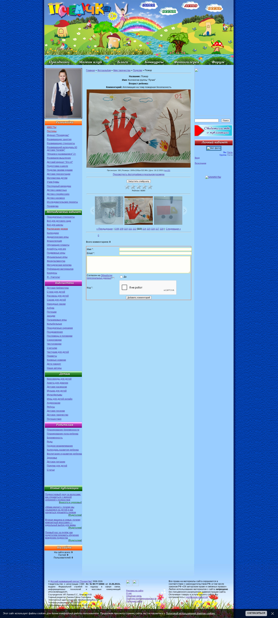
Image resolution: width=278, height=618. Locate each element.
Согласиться (256, 613)
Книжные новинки (56, 360)
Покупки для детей (57, 465)
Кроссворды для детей (59, 379)
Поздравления (55, 332)
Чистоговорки (54, 344)
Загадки (51, 316)
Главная (90, 70)
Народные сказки (56, 304)
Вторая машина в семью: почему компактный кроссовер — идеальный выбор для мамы (62, 522)
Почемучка (52, 206)
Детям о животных (57, 190)
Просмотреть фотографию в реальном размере (139, 174)
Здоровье (52, 457)
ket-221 (167, 170)
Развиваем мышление (59, 158)
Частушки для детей (58, 352)
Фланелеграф (54, 241)
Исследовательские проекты (62, 202)
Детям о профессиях (58, 194)
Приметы (52, 356)
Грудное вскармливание (60, 446)
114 (144, 229)
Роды (50, 441)
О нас (129, 593)
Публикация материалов (60, 269)
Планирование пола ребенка (62, 433)
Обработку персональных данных (99, 276)
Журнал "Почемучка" (58, 135)
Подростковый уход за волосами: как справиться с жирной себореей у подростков (63, 497)
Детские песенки (56, 411)
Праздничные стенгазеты (61, 217)
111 (130, 229)
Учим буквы (53, 182)
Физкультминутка (56, 261)
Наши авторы (54, 368)
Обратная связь (134, 596)
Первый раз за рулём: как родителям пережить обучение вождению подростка (62, 535)
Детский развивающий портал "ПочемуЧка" (71, 581)
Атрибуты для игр (56, 249)
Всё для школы (55, 225)
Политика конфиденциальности (141, 598)
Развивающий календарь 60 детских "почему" (62, 148)
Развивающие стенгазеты (61, 143)
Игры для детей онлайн (59, 399)
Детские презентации (58, 174)
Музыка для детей (57, 390)
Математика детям (57, 178)
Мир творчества (121, 70)
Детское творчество (57, 415)
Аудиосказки (53, 403)
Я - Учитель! (53, 277)
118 (162, 229)
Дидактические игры (58, 237)
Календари (53, 233)
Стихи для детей (56, 292)
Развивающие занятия (59, 139)
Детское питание (56, 461)
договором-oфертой (197, 597)
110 (126, 229)
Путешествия (54, 419)
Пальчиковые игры (57, 320)
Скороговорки (54, 340)
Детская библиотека (58, 288)
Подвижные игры (56, 253)
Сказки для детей (56, 300)
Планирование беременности (63, 429)
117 (157, 229)
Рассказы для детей (58, 296)
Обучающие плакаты (58, 245)
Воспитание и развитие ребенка (64, 453)
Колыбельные (54, 324)
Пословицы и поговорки (59, 336)
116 (153, 229)
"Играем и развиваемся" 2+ (61, 154)
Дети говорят (54, 364)
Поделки (137, 70)
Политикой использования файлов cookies (190, 613)
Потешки (52, 312)
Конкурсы (52, 273)
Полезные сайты (134, 601)
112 (134, 229)
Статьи (51, 470)
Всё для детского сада (59, 221)
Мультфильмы (54, 394)
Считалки (52, 348)
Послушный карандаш (59, 186)
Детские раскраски (57, 387)
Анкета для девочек (57, 383)
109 (121, 229)
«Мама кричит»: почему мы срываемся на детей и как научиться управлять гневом (60, 510)
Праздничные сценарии (60, 328)
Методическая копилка (59, 265)
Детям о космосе (56, 198)
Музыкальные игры (57, 257)
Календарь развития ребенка (63, 450)
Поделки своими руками (60, 170)
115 (149, 229)
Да (125, 276)
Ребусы (51, 407)
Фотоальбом (104, 70)
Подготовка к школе (57, 166)
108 (117, 229)
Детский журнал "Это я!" (60, 162)
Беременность (55, 437)
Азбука (50, 308)
